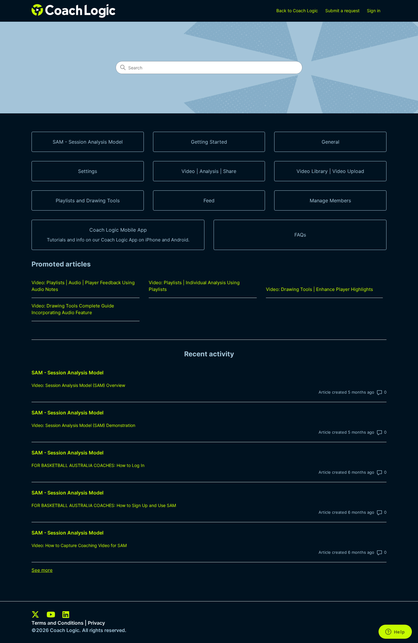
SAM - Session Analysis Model (67, 372)
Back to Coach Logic (297, 10)
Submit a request (342, 10)
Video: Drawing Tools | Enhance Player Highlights (319, 289)
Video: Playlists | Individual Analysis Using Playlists (194, 286)
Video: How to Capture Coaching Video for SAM (79, 545)
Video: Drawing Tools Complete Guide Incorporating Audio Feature (73, 309)
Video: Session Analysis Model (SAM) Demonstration (83, 425)
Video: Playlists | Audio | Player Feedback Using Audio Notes (83, 286)
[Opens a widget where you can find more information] (395, 632)
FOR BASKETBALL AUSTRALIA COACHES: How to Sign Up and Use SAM (104, 505)
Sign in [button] (373, 10)
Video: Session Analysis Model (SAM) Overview (78, 385)
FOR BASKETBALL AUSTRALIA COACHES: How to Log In (88, 465)
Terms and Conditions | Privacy (68, 623)
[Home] (73, 11)
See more (42, 570)
